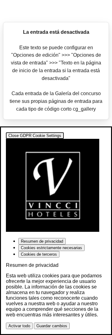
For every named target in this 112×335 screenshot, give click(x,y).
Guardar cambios (51, 326)
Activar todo (19, 326)
